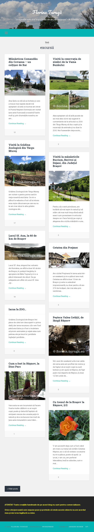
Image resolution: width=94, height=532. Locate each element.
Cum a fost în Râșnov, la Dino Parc (24, 365)
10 (14, 297)
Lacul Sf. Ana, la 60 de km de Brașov (23, 237)
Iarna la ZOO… (17, 309)
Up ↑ (87, 527)
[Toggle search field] (88, 33)
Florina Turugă (47, 12)
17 (14, 223)
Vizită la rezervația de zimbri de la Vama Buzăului (67, 62)
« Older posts (12, 489)
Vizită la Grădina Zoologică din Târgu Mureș (21, 148)
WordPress (47, 527)
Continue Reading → (17, 123)
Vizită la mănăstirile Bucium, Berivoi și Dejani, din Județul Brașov (66, 161)
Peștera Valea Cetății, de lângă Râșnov (68, 319)
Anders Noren (76, 527)
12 (14, 132)
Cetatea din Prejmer (65, 247)
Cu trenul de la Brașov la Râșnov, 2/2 (68, 403)
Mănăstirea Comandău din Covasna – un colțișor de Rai (23, 62)
